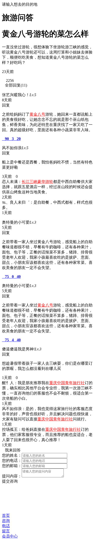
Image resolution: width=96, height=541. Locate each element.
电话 (6, 526)
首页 (6, 515)
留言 (6, 531)
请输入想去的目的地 (19, 4)
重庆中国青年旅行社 (67, 383)
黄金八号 (37, 114)
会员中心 (10, 536)
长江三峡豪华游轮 (37, 182)
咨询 (6, 521)
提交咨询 (10, 481)
